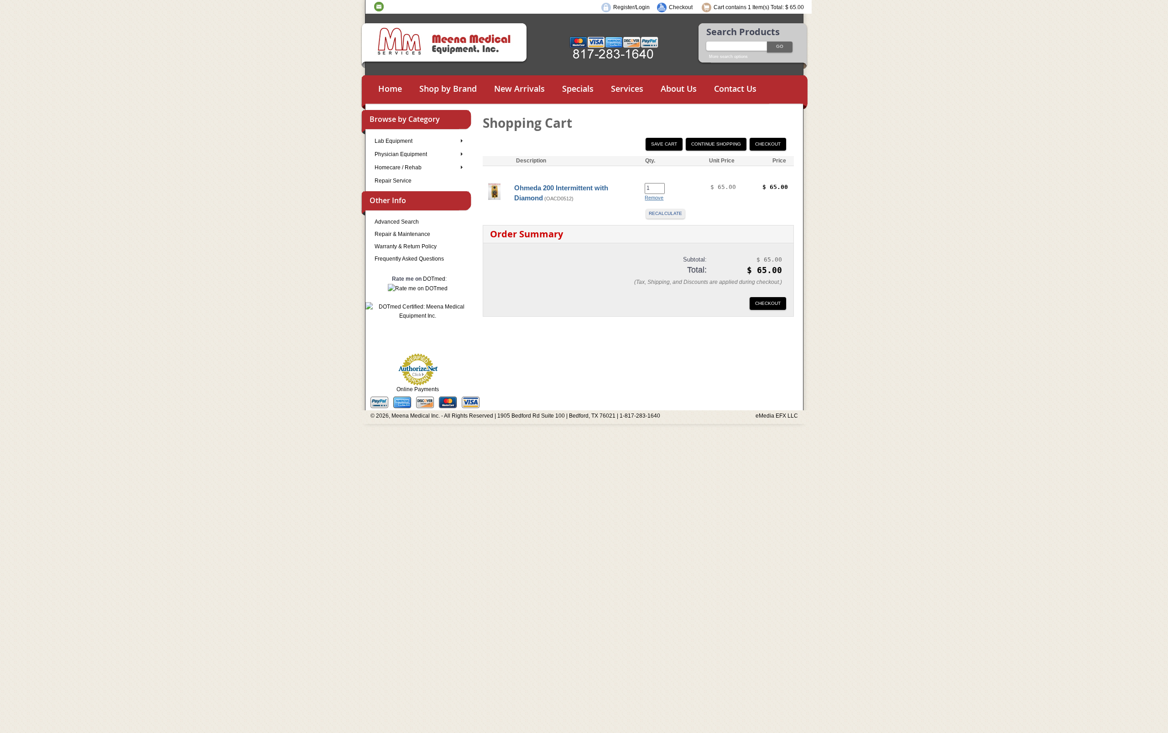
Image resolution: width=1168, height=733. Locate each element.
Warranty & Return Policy (406, 246)
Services (627, 88)
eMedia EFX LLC (777, 416)
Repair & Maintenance (402, 234)
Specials (578, 88)
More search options (728, 56)
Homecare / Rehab (398, 167)
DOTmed (434, 279)
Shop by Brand (448, 88)
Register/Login (631, 7)
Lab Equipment (393, 141)
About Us (679, 88)
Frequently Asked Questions (409, 259)
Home (390, 88)
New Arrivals (519, 88)
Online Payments (417, 389)
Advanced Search (397, 222)
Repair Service (393, 181)
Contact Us (735, 88)
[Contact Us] (379, 6)
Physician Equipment (401, 154)
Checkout (681, 7)
